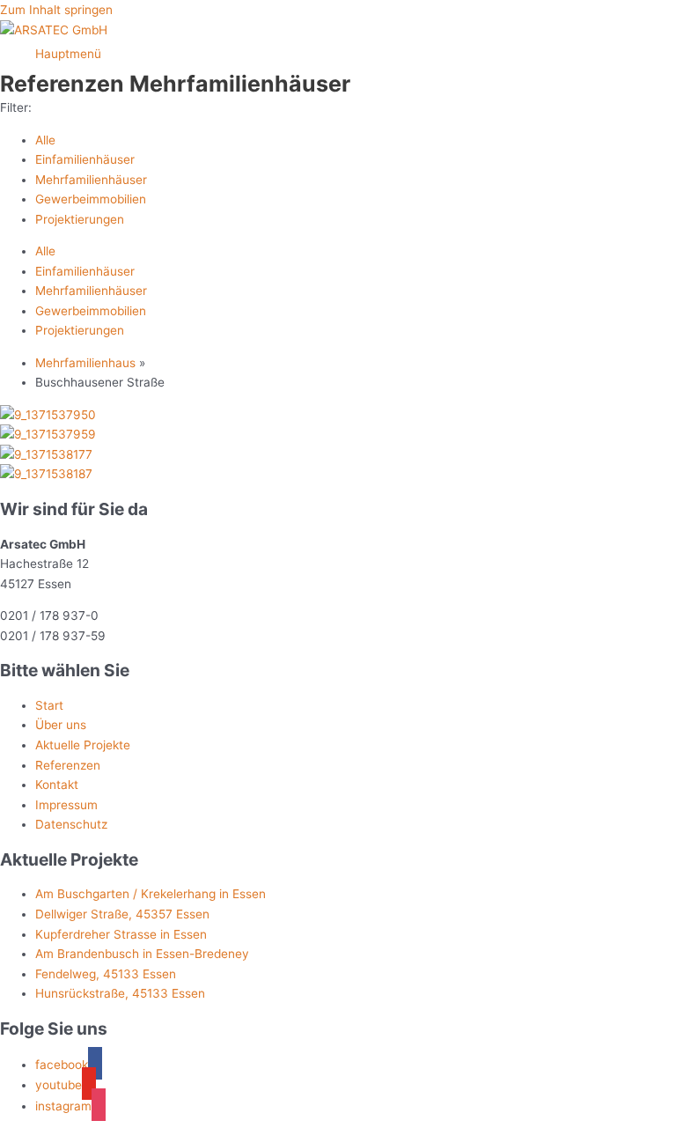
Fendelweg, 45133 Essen (105, 974)
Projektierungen (79, 219)
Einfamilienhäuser (85, 159)
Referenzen (67, 765)
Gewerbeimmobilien (90, 199)
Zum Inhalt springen (56, 10)
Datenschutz (71, 824)
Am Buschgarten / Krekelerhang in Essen (150, 894)
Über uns (60, 725)
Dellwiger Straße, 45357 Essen (122, 914)
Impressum (66, 805)
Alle (45, 140)
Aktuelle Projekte (82, 745)
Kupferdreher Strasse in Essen (121, 934)
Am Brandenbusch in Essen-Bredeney (142, 954)
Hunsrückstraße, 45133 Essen (120, 993)
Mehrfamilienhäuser (91, 180)
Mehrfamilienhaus (85, 363)
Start (49, 705)
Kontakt (56, 785)
